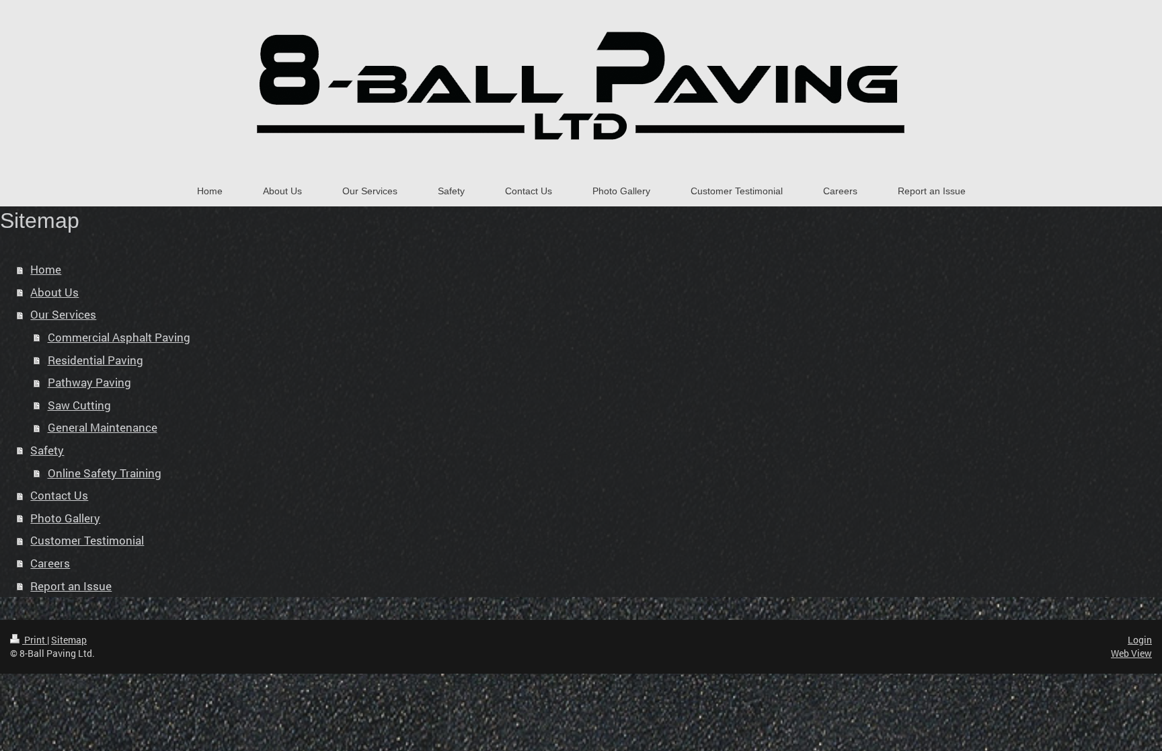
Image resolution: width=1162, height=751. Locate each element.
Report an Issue (71, 586)
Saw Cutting (79, 405)
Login (1140, 639)
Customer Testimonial (87, 540)
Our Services (63, 314)
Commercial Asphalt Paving (119, 337)
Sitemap (69, 639)
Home (45, 269)
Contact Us (59, 495)
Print (34, 639)
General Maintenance (102, 427)
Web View (1131, 653)
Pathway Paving (89, 382)
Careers (50, 563)
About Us (54, 292)
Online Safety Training (104, 473)
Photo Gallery (65, 518)
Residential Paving (95, 360)
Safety (47, 450)
